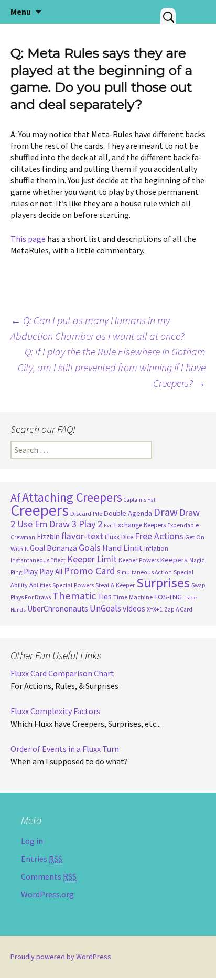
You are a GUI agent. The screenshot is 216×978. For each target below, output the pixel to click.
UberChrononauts (57, 609)
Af (15, 497)
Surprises (163, 582)
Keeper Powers (138, 560)
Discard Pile (86, 513)
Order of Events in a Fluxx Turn (64, 748)
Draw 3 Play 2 (75, 524)
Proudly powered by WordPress (60, 956)
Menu (20, 11)
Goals (90, 547)
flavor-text (82, 536)
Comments (49, 876)
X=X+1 (155, 609)
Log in (32, 841)
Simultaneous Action (144, 572)
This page (28, 239)
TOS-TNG (168, 597)
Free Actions (159, 536)
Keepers (174, 559)
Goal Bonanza (53, 548)
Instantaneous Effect (38, 560)
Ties (105, 597)
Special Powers (73, 585)
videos (134, 609)
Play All (50, 571)
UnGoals (105, 608)
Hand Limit (122, 547)
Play (31, 571)
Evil (108, 525)
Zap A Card (178, 609)
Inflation (156, 548)
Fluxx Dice (119, 536)
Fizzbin (48, 536)
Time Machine (133, 597)
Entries (41, 858)
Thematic (74, 596)
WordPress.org (47, 894)
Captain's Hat (140, 499)
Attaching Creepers (72, 497)
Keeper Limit (92, 559)
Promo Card (89, 570)
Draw (166, 512)
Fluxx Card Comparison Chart (62, 673)
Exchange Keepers (140, 524)
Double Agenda (128, 513)
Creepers (39, 510)
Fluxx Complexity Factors (55, 711)
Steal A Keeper (115, 585)
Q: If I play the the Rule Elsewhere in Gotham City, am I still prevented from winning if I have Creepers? (112, 367)
